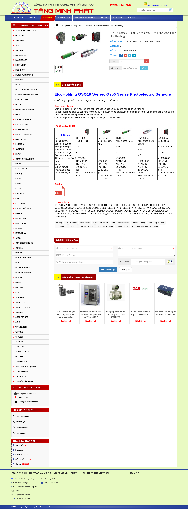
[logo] (52, 7)
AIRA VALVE (20, 40)
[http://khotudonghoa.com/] (56, 26)
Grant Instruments (24, 159)
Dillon (18, 105)
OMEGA (18, 238)
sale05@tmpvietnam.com (28, 402)
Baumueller (21, 60)
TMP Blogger (21, 433)
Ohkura (19, 248)
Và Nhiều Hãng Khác (24, 381)
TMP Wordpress (22, 428)
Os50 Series (85, 223)
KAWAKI (18, 184)
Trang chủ (19, 18)
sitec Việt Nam (21, 317)
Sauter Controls (23, 307)
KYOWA (18, 189)
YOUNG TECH (20, 376)
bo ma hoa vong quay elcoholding (145, 226)
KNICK (18, 199)
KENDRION (19, 194)
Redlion (19, 287)
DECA (17, 114)
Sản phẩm (47, 18)
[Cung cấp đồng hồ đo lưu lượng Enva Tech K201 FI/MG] (116, 296)
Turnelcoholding (138, 223)
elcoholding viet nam (156, 223)
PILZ (17, 263)
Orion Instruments (24, 243)
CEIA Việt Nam (21, 100)
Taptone (19, 332)
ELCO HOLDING (21, 124)
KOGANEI (19, 179)
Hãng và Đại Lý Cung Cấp (124, 18)
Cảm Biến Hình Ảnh (100, 223)
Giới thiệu (33, 18)
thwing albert (22, 352)
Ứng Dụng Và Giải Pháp (85, 18)
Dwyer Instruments (24, 110)
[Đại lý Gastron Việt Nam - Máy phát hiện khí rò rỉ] (141, 296)
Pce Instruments (23, 273)
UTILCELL (19, 357)
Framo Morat (21, 129)
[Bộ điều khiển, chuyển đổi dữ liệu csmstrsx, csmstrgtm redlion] (66, 296)
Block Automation (24, 75)
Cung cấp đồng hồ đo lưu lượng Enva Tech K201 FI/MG (115, 314)
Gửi (145, 68)
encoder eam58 (122, 226)
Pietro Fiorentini (23, 258)
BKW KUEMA (20, 65)
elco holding (61, 226)
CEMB (17, 85)
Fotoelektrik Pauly (24, 134)
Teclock (19, 337)
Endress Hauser (23, 119)
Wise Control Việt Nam (25, 367)
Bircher (19, 80)
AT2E (17, 45)
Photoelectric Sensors (120, 223)
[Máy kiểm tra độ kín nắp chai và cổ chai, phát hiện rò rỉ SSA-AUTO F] (91, 296)
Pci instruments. (23, 268)
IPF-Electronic (22, 169)
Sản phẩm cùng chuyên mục (78, 277)
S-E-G (17, 322)
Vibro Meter (21, 362)
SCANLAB (19, 297)
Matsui (18, 228)
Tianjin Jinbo (21, 327)
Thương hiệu (64, 18)
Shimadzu (19, 312)
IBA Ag (18, 164)
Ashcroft (20, 50)
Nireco (18, 253)
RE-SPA (18, 283)
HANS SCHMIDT (21, 139)
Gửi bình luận (109, 270)
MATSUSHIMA (21, 223)
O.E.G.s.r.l (19, 35)
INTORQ (18, 174)
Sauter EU (20, 302)
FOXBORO (19, 144)
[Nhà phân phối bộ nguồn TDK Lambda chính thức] (166, 296)
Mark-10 (19, 213)
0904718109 (23, 397)
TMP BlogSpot (21, 422)
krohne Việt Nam (23, 208)
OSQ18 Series (71, 223)
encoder (73, 226)
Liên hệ (104, 18)
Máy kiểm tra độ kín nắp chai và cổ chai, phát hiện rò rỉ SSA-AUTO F (90, 314)
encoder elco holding (105, 226)
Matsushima (21, 233)
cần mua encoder (86, 226)
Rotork (19, 278)
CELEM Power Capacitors (27, 90)
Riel (17, 292)
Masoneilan (21, 218)
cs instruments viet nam (26, 95)
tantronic (20, 347)
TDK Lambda (21, 342)
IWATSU (18, 154)
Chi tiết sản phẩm (71, 84)
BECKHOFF (20, 70)
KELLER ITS (20, 203)
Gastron (19, 149)
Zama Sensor (21, 372)
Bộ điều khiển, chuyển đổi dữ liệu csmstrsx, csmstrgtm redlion (65, 314)
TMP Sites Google (23, 416)
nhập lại (126, 270)
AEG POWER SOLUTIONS (25, 30)
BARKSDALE (20, 55)
